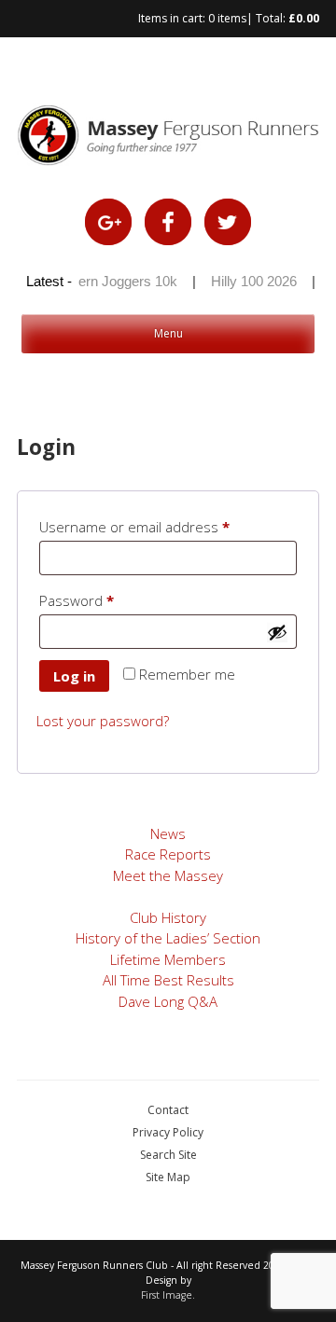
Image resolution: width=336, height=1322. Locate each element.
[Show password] (277, 632)
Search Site (168, 1155)
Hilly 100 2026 (250, 281)
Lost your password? (102, 720)
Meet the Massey (168, 875)
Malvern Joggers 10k (109, 281)
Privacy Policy (168, 1132)
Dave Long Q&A (168, 1001)
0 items (227, 18)
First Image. (168, 1294)
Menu (168, 333)
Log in (74, 676)
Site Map (168, 1177)
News (168, 833)
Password (105, 600)
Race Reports (168, 854)
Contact (168, 1110)
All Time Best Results (168, 980)
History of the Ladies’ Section (168, 938)
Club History (168, 917)
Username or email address (163, 526)
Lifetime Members (168, 959)
